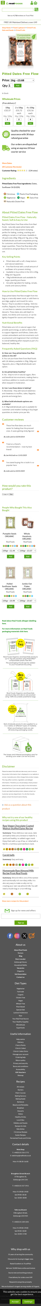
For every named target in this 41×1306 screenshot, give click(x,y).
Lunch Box (20, 1120)
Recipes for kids (20, 1126)
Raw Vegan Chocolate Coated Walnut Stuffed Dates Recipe (18, 827)
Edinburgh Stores (20, 962)
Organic (20, 995)
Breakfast (20, 1108)
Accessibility (20, 1069)
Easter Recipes (20, 1135)
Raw (20, 1016)
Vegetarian (20, 988)
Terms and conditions (20, 1066)
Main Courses (20, 1093)
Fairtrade (20, 992)
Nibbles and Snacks (20, 1123)
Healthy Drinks (20, 1117)
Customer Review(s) (11, 167)
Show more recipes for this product (15, 901)
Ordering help (20, 1057)
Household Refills (20, 965)
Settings (28, 1301)
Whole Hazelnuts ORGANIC (26, 536)
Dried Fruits (20, 30)
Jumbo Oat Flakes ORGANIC (27, 586)
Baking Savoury (20, 1096)
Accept (15, 1301)
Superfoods (20, 1028)
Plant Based (20, 1007)
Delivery (20, 1042)
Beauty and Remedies (20, 1105)
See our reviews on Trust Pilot (20, 15)
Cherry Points (20, 1045)
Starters (20, 1090)
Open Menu (3, 3)
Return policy (20, 1060)
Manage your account (20, 1054)
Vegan (20, 1001)
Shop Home (6, 28)
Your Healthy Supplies (20, 1022)
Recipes (20, 953)
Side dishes (20, 1129)
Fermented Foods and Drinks (20, 1138)
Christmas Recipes (20, 1132)
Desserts (20, 1111)
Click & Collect (20, 1048)
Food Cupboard (19, 28)
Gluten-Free (20, 997)
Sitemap (20, 1075)
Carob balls (9, 855)
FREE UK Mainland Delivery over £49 (20, 22)
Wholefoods (20, 1025)
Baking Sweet (20, 1099)
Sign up (21, 923)
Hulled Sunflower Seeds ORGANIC (9, 586)
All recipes (20, 1087)
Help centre (20, 1039)
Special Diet (20, 1010)
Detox (20, 1114)
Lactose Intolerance (20, 1013)
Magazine (20, 971)
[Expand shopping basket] (35, 3)
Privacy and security (20, 1063)
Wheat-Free (20, 1004)
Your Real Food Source (20, 1019)
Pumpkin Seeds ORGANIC (9, 534)
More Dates (7, 163)
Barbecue (20, 1102)
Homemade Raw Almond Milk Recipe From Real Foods (18, 872)
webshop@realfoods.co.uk (21, 1155)
